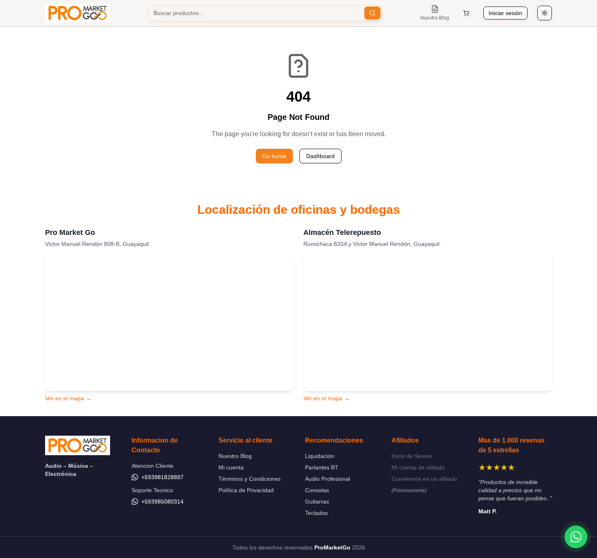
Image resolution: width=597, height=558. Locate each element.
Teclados (316, 513)
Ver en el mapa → (68, 398)
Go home (274, 156)
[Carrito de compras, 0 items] (466, 13)
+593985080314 (162, 501)
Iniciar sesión (505, 13)
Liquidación (319, 456)
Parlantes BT (321, 467)
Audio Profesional (327, 478)
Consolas (317, 490)
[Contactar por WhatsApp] (576, 536)
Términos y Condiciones (249, 478)
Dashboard (320, 156)
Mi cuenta (231, 467)
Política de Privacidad (246, 490)
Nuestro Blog (235, 456)
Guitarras (317, 501)
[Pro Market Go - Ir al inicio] (77, 13)
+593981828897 (162, 477)
